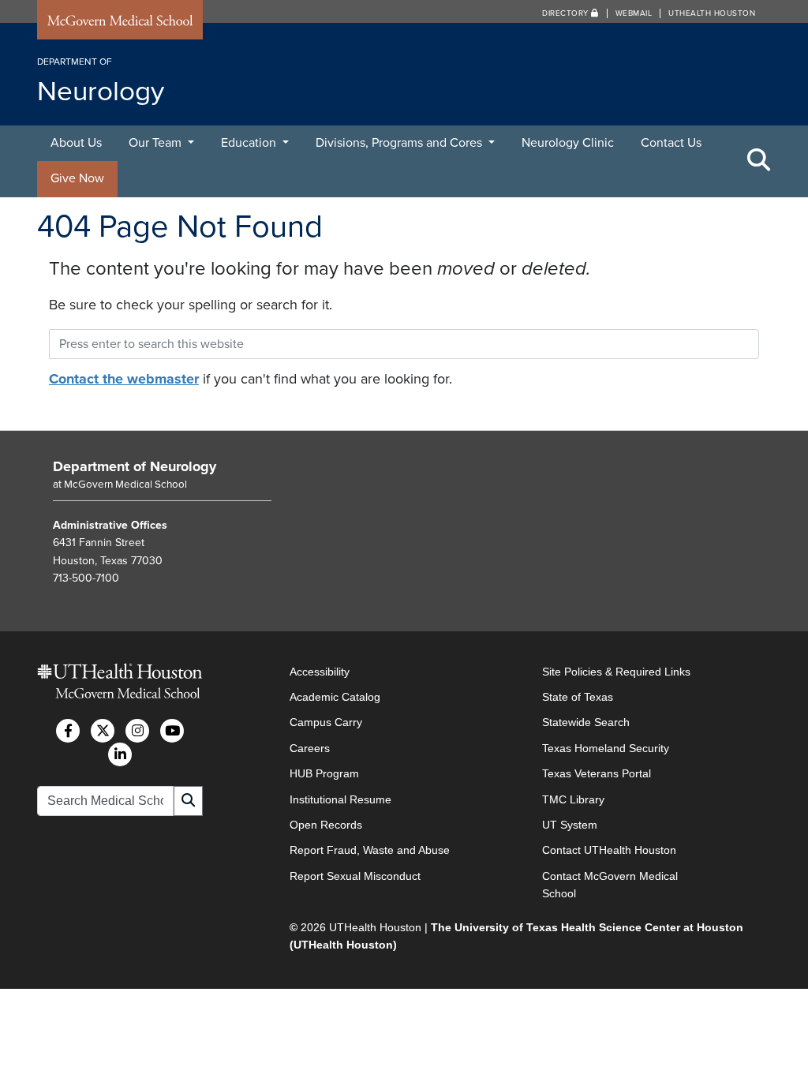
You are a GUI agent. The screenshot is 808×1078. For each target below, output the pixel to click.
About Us (76, 143)
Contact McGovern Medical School (610, 885)
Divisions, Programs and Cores (400, 143)
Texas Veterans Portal (596, 773)
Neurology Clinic (568, 143)
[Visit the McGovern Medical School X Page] (102, 731)
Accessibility (320, 671)
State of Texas (577, 697)
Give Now (77, 178)
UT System (569, 824)
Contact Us (671, 143)
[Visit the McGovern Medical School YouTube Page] (172, 731)
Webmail (634, 13)
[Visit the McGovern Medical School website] (120, 23)
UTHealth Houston (711, 13)
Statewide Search (586, 722)
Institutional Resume (340, 799)
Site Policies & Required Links (616, 671)
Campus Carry (326, 722)
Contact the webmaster (124, 378)
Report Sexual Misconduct (355, 876)
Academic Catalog (335, 697)
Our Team (157, 143)
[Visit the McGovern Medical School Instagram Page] (137, 731)
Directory (566, 13)
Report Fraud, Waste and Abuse (370, 850)
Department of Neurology (134, 466)
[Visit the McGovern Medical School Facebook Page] (68, 731)
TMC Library (573, 799)
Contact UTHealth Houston (609, 850)
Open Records (326, 824)
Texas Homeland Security (605, 748)
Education (250, 143)
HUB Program (324, 773)
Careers (310, 748)
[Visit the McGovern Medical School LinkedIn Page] (120, 754)
